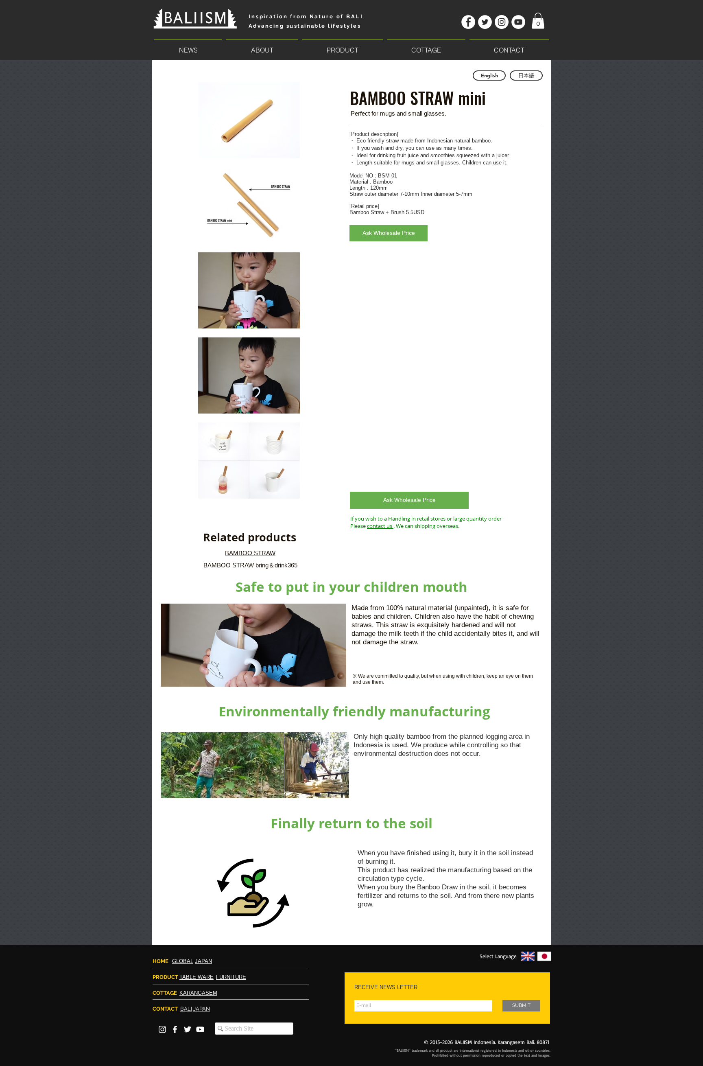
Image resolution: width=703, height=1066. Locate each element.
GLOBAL (182, 961)
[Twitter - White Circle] (485, 22)
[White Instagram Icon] (162, 1029)
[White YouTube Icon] (200, 1029)
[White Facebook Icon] (175, 1029)
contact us (380, 526)
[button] (538, 20)
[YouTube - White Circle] (518, 22)
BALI (186, 1009)
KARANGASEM (198, 993)
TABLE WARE (196, 977)
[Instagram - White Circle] (502, 22)
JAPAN (203, 961)
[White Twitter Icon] (187, 1029)
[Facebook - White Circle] (468, 22)
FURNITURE (231, 977)
